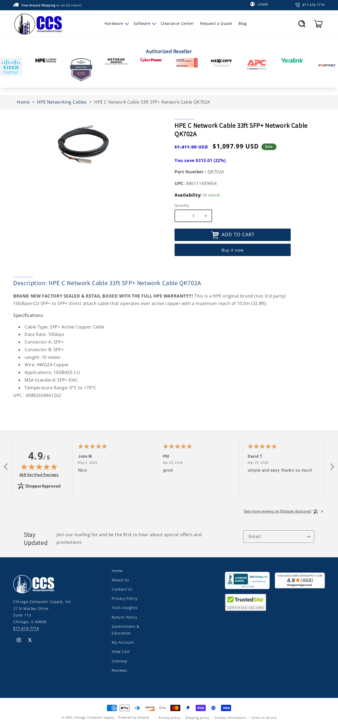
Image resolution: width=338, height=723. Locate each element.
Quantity (182, 205)
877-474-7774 (26, 628)
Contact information (230, 717)
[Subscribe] (308, 536)
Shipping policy (197, 717)
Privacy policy (169, 717)
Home (117, 570)
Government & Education (125, 630)
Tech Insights (124, 607)
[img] (39, 466)
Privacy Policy (124, 598)
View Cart (121, 651)
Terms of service (263, 717)
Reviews (119, 670)
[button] (115, 23)
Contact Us (122, 589)
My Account (123, 642)
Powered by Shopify (133, 717)
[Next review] (332, 467)
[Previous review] (6, 467)
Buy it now (233, 250)
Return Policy (124, 617)
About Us (120, 580)
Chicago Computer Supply (94, 717)
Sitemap (119, 661)
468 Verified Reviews (39, 474)
